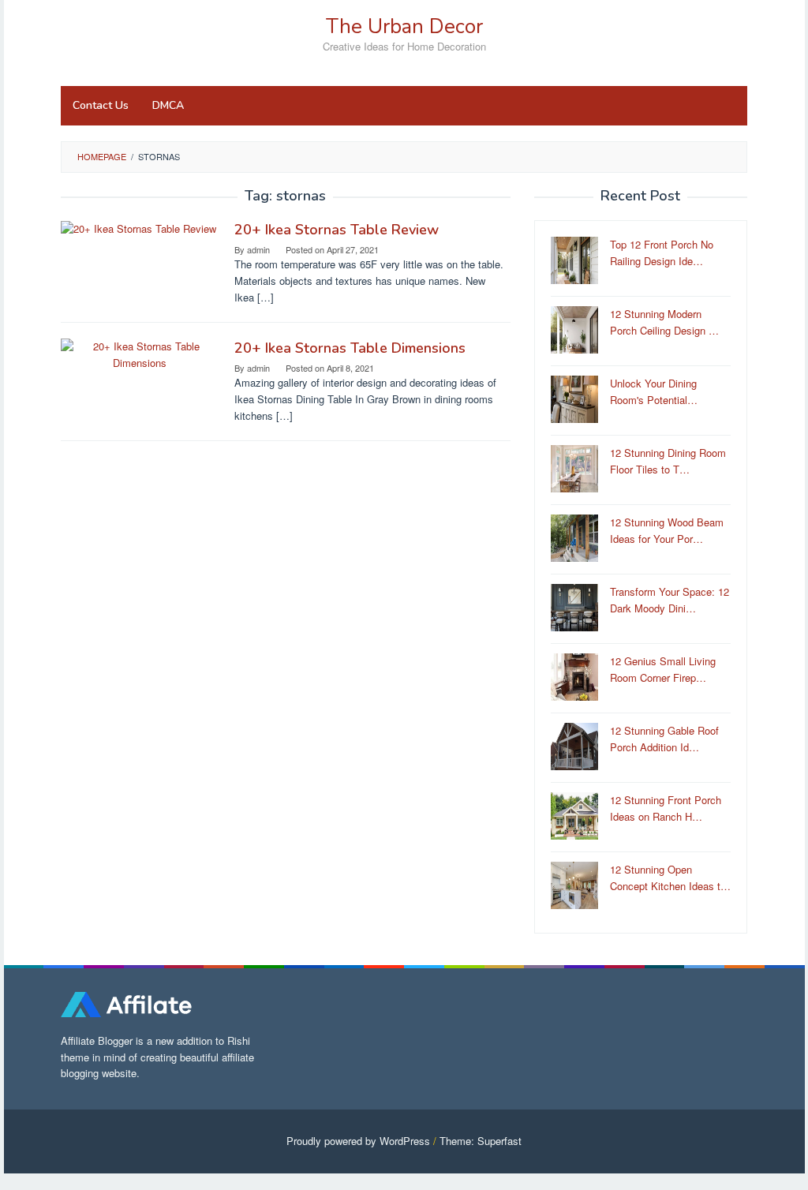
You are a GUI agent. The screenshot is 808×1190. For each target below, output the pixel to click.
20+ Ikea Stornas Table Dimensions (350, 348)
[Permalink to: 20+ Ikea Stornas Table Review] (138, 227)
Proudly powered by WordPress (358, 1140)
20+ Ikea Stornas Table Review (336, 229)
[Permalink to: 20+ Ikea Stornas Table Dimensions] (140, 353)
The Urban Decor (404, 26)
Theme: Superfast (481, 1140)
